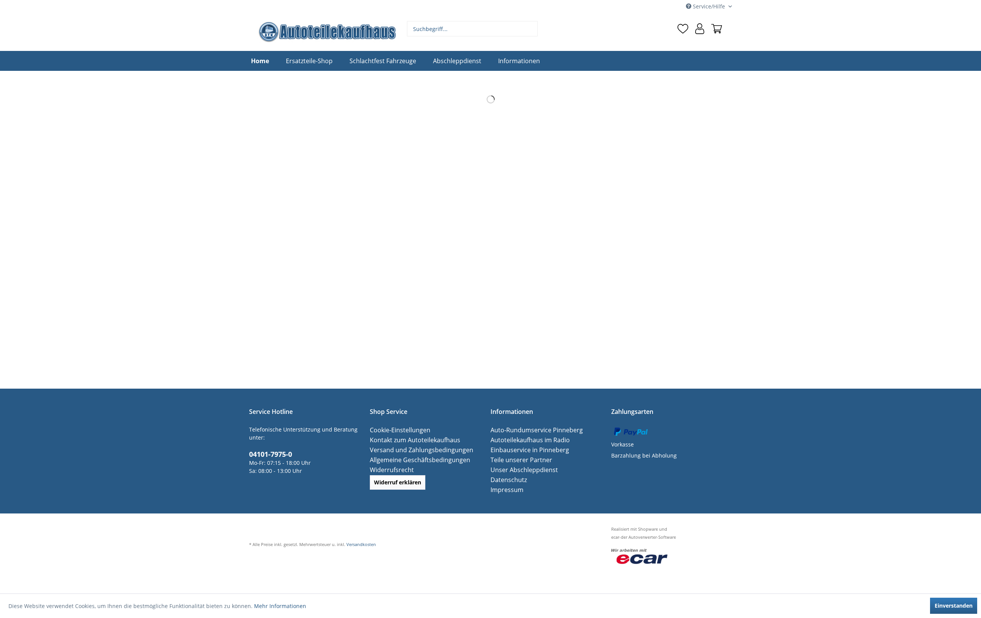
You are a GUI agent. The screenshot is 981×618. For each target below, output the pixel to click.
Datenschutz (506, 479)
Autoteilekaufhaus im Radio (525, 439)
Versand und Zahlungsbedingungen (416, 449)
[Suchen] (531, 28)
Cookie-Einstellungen (397, 429)
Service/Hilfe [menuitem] (709, 6)
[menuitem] (472, 28)
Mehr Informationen (280, 606)
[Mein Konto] (699, 28)
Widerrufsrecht (389, 469)
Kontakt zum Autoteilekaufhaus (410, 439)
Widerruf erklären (397, 482)
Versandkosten (361, 544)
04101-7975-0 (268, 453)
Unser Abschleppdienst (520, 469)
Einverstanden (954, 605)
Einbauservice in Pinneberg (525, 449)
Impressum (505, 489)
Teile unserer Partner (517, 459)
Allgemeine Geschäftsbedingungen (415, 459)
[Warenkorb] (716, 28)
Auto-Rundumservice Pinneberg (531, 429)
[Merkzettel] (683, 28)
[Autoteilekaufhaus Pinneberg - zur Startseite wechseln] (327, 32)
